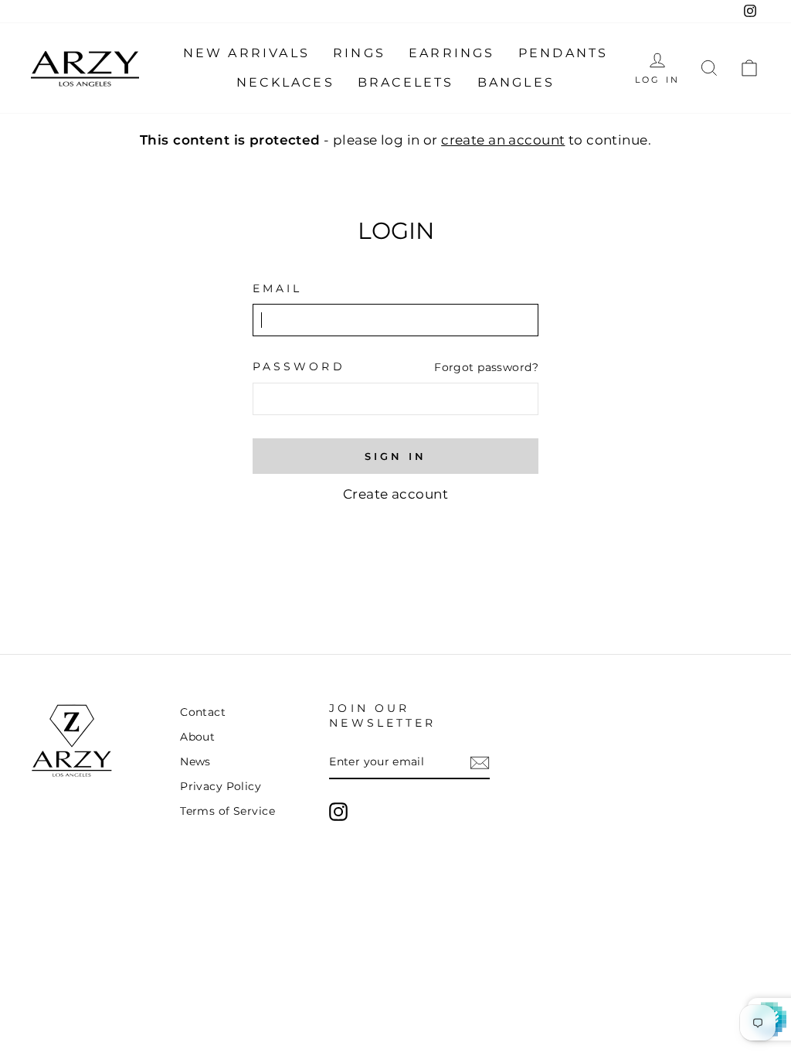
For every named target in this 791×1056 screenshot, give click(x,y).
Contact (203, 712)
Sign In (395, 456)
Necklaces (285, 82)
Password (299, 366)
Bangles (516, 82)
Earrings (452, 53)
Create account (395, 494)
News (195, 761)
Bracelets (406, 82)
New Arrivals (246, 53)
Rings (359, 53)
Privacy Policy (220, 786)
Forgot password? (486, 367)
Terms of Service (227, 811)
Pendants (563, 53)
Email (277, 288)
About (197, 737)
